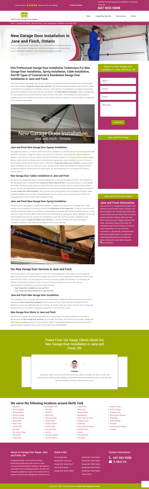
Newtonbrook (82, 415)
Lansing (48, 432)
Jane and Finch (50, 429)
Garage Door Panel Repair (91, 467)
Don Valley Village (19, 432)
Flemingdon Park (51, 407)
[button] (68, 364)
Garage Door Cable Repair (91, 471)
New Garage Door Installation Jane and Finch (60, 23)
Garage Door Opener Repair (64, 471)
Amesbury (16, 407)
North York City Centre (85, 418)
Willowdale (114, 418)
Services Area (121, 16)
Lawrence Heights (51, 435)
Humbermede (50, 426)
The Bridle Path (82, 435)
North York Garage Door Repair (89, 486)
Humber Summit (51, 424)
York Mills (113, 424)
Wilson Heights (115, 421)
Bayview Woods (18, 418)
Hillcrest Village (51, 418)
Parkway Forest (82, 421)
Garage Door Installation (63, 461)
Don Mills (16, 429)
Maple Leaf (81, 409)
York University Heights (118, 426)
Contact (133, 16)
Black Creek (17, 424)
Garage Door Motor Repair (91, 464)
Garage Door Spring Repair (63, 464)
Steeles (80, 432)
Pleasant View (82, 429)
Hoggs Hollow (50, 421)
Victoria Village (115, 409)
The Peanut (81, 438)
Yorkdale (113, 429)
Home (88, 16)
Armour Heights (18, 409)
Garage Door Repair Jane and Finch (29, 23)
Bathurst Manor (18, 412)
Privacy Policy (87, 474)
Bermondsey (17, 421)
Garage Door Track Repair (91, 457)
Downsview (17, 435)
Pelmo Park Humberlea (85, 426)
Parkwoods (81, 424)
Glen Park (48, 409)
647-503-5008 (109, 8)
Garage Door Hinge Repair (91, 461)
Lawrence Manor (51, 438)
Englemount (17, 438)
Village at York (115, 412)
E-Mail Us (120, 462)
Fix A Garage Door (60, 457)
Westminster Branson (117, 415)
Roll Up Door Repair (61, 467)
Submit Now (118, 122)
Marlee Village (82, 412)
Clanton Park (17, 426)
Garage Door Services (103, 16)
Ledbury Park (82, 407)
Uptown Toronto (115, 407)
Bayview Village (18, 415)
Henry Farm (49, 415)
